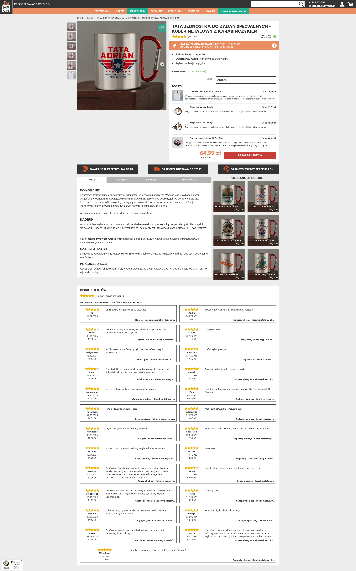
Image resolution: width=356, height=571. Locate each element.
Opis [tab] (92, 179)
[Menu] (21, 561)
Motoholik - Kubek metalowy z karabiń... (155, 501)
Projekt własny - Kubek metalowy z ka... (254, 379)
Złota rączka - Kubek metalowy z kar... (156, 359)
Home (80, 18)
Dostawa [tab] (150, 179)
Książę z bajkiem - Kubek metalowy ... (156, 481)
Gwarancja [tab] (188, 179)
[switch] (16, 567)
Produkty (157, 11)
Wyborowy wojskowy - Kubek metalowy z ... (153, 399)
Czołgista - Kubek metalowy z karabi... (156, 438)
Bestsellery (175, 11)
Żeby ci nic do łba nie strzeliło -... (258, 359)
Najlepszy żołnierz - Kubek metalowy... (255, 399)
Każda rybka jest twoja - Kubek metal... (255, 520)
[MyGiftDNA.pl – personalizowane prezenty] (6, 7)
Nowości (210, 11)
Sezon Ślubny (137, 11)
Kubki (90, 18)
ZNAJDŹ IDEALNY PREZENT (233, 11)
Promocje (193, 11)
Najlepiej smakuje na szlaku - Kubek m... (155, 320)
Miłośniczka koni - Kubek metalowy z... (156, 379)
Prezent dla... (102, 11)
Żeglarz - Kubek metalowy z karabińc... (155, 339)
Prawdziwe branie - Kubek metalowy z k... (253, 320)
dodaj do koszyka (250, 155)
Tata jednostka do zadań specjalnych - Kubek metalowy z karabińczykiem (138, 18)
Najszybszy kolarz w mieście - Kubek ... (156, 520)
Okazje (120, 11)
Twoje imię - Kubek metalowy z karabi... (254, 458)
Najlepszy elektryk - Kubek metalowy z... (254, 438)
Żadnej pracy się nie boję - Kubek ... (256, 339)
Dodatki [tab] (121, 179)
